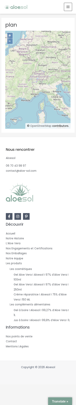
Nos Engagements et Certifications (29, 248)
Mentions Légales (17, 346)
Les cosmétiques (21, 269)
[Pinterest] (26, 216)
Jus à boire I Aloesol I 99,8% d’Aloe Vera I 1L (42, 320)
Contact (11, 341)
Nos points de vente (19, 336)
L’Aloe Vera (13, 243)
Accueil (10, 233)
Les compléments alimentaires (30, 304)
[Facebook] (9, 216)
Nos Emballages (16, 253)
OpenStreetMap (40, 126)
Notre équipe (14, 258)
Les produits (14, 263)
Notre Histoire (15, 238)
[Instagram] (17, 216)
